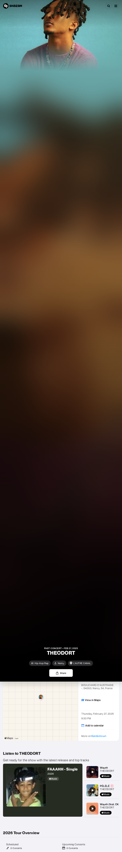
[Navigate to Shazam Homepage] (12, 6)
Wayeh (104, 767)
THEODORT (107, 770)
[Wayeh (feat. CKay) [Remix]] (92, 808)
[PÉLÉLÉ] (92, 790)
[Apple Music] (63, 779)
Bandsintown (98, 736)
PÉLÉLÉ (105, 786)
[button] (116, 6)
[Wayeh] (92, 772)
